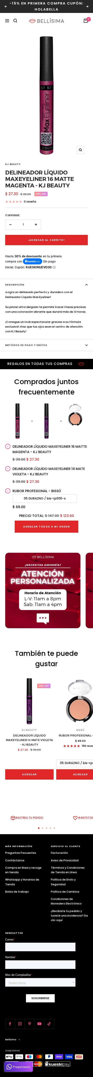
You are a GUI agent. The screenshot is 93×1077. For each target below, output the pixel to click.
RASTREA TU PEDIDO (29, 818)
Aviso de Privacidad (65, 860)
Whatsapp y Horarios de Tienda (22, 882)
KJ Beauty (13, 164)
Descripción (14, 284)
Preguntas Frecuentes (20, 853)
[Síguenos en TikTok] (49, 1024)
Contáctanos (14, 860)
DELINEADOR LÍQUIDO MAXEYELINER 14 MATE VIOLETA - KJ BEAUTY (29, 740)
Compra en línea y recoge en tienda (23, 870)
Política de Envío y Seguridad (63, 882)
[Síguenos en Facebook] (10, 1024)
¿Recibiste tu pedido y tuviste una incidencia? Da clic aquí (69, 915)
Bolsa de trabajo (17, 891)
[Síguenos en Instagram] (20, 1024)
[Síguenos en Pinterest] (29, 1024)
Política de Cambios (65, 891)
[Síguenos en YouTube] (39, 1024)
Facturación (59, 853)
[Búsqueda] (15, 21)
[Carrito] (85, 21)
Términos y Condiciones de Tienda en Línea (68, 870)
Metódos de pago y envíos (26, 345)
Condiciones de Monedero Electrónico (66, 901)
